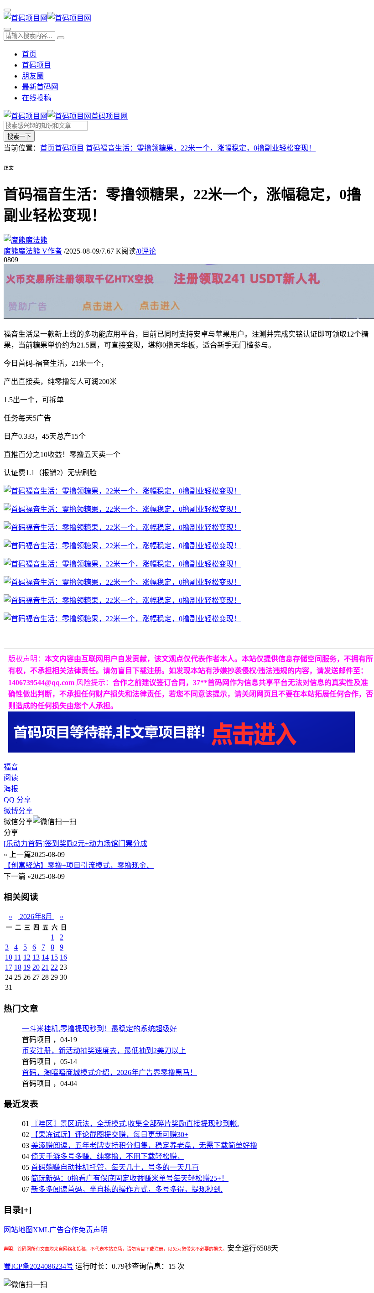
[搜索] (7, 29)
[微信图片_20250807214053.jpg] (122, 600)
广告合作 (63, 1230)
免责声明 (93, 1230)
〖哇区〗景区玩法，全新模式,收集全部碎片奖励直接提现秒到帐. (135, 1123)
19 (27, 967)
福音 (11, 767)
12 (27, 957)
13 (36, 957)
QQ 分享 (17, 800)
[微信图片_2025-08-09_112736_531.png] (122, 491)
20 (36, 967)
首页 (29, 54)
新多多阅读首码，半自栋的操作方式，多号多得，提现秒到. (127, 1189)
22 (54, 967)
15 (54, 957)
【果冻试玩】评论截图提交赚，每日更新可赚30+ (109, 1134)
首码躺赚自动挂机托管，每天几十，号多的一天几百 (115, 1167)
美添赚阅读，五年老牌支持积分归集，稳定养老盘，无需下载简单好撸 (144, 1145)
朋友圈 (33, 76)
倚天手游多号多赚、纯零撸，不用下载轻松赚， (107, 1156)
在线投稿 (36, 98)
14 (45, 957)
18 (17, 967)
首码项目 (36, 65)
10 (8, 957)
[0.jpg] (122, 509)
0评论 (146, 251)
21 (45, 967)
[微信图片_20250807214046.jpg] (122, 546)
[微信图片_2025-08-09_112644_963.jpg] (122, 527)
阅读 (11, 778)
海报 (11, 789)
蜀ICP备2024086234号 (38, 1266)
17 (8, 967)
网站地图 (18, 1230)
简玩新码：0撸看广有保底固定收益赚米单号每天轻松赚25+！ (130, 1178)
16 (63, 957)
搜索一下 (19, 136)
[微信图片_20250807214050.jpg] (122, 582)
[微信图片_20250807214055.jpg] (122, 619)
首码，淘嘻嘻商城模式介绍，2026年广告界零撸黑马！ (109, 1072)
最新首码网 (40, 87)
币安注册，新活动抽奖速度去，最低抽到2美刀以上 (104, 1050)
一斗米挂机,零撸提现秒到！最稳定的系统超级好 (99, 1029)
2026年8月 (36, 916)
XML (41, 1230)
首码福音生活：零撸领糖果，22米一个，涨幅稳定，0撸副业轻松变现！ (201, 148)
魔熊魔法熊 (33, 251)
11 (17, 957)
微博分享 (18, 811)
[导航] (7, 10)
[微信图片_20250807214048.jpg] (122, 564)
